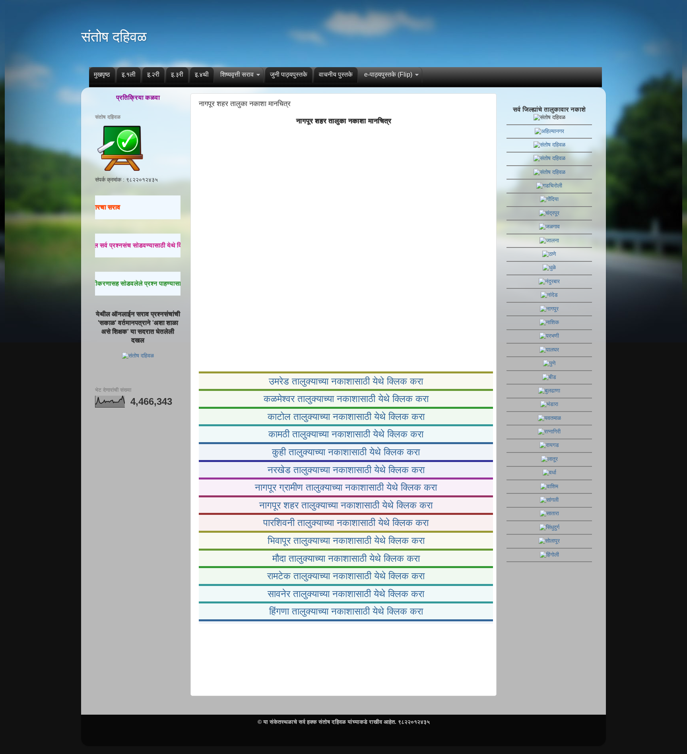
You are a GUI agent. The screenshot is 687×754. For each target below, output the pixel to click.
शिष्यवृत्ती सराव (237, 74)
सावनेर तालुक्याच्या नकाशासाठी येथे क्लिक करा (346, 593)
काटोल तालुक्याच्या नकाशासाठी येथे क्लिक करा (346, 416)
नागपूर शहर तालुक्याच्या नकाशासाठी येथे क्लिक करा (346, 505)
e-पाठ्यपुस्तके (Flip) (388, 74)
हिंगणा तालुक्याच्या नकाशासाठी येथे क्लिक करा (346, 611)
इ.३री (177, 74)
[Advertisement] (343, 658)
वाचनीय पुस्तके (336, 74)
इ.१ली (129, 74)
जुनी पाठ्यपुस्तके (288, 74)
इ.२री (153, 74)
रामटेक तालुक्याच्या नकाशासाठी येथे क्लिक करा (346, 575)
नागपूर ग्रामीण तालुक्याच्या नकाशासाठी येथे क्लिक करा (346, 487)
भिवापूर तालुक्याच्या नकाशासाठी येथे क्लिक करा (346, 540)
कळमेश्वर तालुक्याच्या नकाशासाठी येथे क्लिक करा (346, 398)
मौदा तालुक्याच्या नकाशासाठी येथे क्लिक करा (346, 558)
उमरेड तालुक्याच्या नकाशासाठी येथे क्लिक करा (346, 381)
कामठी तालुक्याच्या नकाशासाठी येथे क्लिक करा (345, 434)
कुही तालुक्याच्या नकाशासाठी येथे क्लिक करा (346, 452)
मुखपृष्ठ (102, 74)
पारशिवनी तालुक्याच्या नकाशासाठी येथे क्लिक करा (346, 522)
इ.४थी (202, 74)
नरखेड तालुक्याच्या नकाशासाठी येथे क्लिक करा (346, 469)
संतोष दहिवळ (114, 37)
